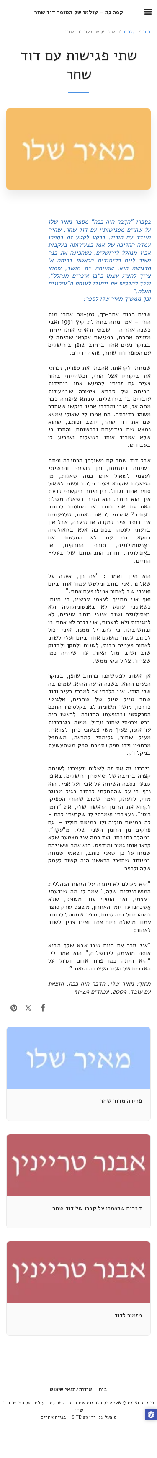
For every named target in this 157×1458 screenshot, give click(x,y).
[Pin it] (13, 1008)
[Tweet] (28, 1008)
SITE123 (80, 1417)
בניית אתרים (53, 1417)
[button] (148, 12)
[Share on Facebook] (43, 1008)
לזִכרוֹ (129, 31)
